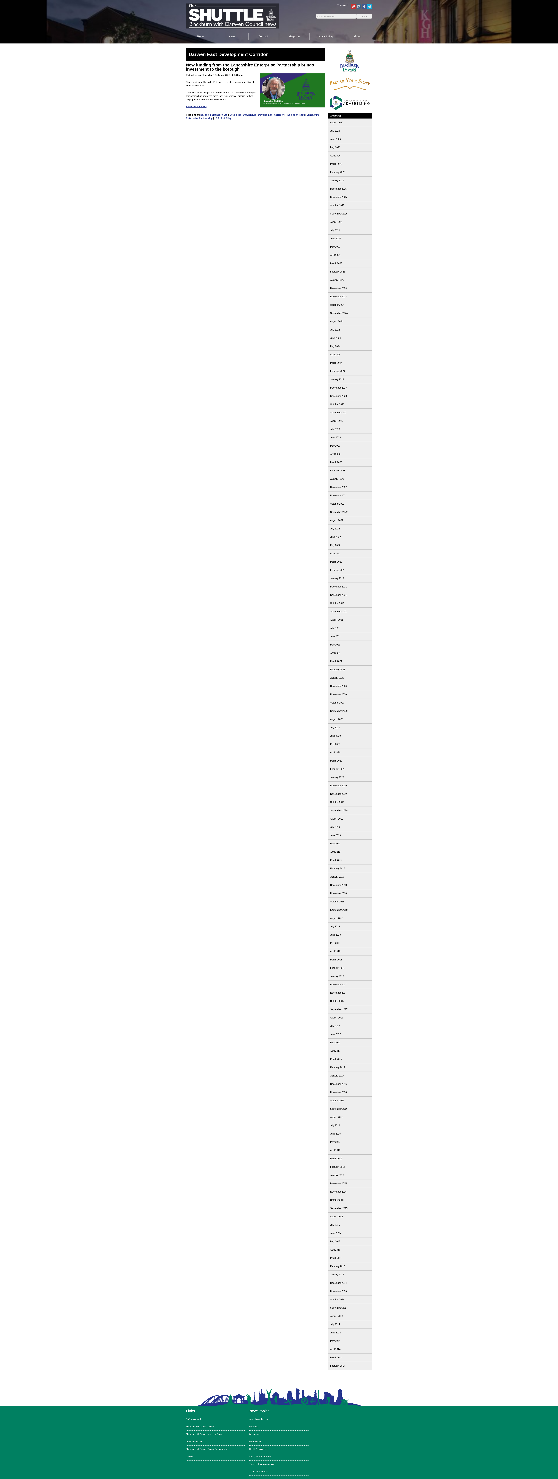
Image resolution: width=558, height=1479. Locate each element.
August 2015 (336, 1216)
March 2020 (336, 760)
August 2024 (336, 321)
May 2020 (335, 744)
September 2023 (339, 412)
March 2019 (336, 860)
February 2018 (337, 968)
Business (253, 1426)
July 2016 (335, 1125)
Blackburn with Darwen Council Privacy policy (207, 1449)
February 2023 (337, 470)
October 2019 (337, 802)
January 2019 (337, 877)
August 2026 (336, 122)
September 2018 (339, 910)
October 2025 (337, 205)
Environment (255, 1441)
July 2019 (335, 827)
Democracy (254, 1434)
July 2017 (335, 1026)
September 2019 (339, 810)
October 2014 (337, 1299)
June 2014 (335, 1332)
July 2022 (335, 528)
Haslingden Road (295, 115)
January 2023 (337, 479)
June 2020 (335, 736)
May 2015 (335, 1241)
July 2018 (335, 926)
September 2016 (339, 1109)
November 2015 (338, 1191)
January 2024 (337, 379)
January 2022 (337, 578)
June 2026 (335, 139)
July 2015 (335, 1225)
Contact (263, 36)
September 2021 (339, 611)
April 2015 (335, 1250)
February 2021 (337, 669)
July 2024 (335, 329)
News (232, 36)
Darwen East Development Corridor (263, 115)
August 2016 (336, 1117)
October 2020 (337, 702)
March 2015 (336, 1258)
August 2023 (336, 421)
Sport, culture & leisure (260, 1456)
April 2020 (335, 752)
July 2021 (335, 628)
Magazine (294, 36)
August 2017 (336, 1017)
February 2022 (337, 570)
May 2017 (335, 1042)
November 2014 (338, 1291)
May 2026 (335, 147)
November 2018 (338, 893)
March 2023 (336, 462)
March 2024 (336, 363)
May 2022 (335, 545)
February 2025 (337, 271)
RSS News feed (193, 1419)
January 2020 (337, 777)
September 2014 (339, 1308)
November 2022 (338, 495)
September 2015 (339, 1208)
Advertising (326, 36)
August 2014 (336, 1316)
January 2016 (337, 1175)
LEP (216, 118)
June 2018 (335, 935)
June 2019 (335, 835)
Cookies (190, 1456)
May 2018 (335, 943)
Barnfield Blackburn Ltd (214, 115)
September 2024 (339, 313)
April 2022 (335, 553)
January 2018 (337, 976)
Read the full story (196, 106)
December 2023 (338, 388)
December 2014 (338, 1283)
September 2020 (339, 711)
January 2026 (337, 180)
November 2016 (338, 1092)
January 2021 (337, 678)
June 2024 (335, 338)
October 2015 (337, 1200)
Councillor (235, 115)
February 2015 (337, 1266)
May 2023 (335, 446)
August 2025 (336, 222)
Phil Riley (226, 118)
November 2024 (338, 296)
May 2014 (335, 1341)
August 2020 (336, 719)
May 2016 (335, 1142)
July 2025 (335, 230)
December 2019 (338, 785)
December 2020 (338, 686)
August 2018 (336, 918)
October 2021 (337, 603)
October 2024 (337, 305)
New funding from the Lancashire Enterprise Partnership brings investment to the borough (250, 67)
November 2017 (338, 993)
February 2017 (337, 1067)
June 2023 (335, 437)
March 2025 (336, 263)
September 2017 (339, 1009)
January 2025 (337, 280)
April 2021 (335, 653)
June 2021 (335, 636)
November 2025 (338, 197)
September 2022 (339, 512)
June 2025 (335, 238)
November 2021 (338, 595)
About (357, 36)
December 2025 (338, 189)
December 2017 (338, 984)
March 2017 (336, 1059)
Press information (194, 1441)
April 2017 (335, 1051)
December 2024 (338, 288)
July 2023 (335, 429)
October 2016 (337, 1100)
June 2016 (335, 1133)
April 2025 (335, 255)
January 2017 (337, 1075)
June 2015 (335, 1233)
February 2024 (337, 371)
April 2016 (335, 1150)
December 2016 (338, 1084)
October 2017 (337, 1001)
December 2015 (338, 1183)
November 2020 (338, 694)
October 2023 (337, 404)
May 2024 (335, 346)
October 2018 (337, 901)
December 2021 (338, 586)
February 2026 (337, 172)
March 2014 (336, 1357)
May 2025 (335, 247)
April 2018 (335, 951)
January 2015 (337, 1274)
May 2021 (335, 644)
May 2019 (335, 843)
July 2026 (335, 131)
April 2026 (335, 155)
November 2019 (338, 794)
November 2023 (338, 396)
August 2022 (336, 520)
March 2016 (336, 1158)
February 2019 (337, 868)
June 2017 (335, 1034)
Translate (342, 5)
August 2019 (336, 819)
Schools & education (258, 1419)
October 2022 (337, 504)
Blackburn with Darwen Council (200, 1426)
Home (200, 36)
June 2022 (335, 537)
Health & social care (258, 1449)
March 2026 (336, 164)
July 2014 (335, 1324)
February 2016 (337, 1167)
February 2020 (337, 769)
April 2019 (335, 852)
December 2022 (338, 487)
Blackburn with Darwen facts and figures (204, 1434)
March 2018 (336, 959)
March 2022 (336, 562)
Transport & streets (258, 1471)
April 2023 (335, 454)
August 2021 (336, 620)
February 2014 (337, 1366)
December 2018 (338, 885)
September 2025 (339, 213)
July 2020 (335, 727)
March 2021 (336, 661)
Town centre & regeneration (262, 1464)
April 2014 (335, 1349)
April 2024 (335, 354)
